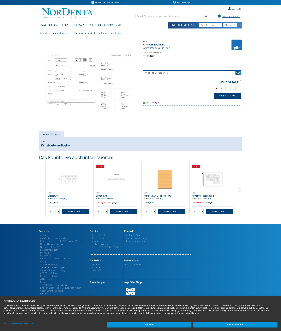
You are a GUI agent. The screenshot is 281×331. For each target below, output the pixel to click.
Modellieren (45, 282)
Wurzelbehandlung (49, 264)
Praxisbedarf (50, 24)
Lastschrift (96, 270)
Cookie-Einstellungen (101, 244)
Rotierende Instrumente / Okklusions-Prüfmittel (62, 241)
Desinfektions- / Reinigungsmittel (55, 244)
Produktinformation (51, 135)
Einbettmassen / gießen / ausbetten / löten (60, 288)
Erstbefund (53, 196)
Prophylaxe (45, 253)
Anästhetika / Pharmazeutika (53, 238)
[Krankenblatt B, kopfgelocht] (165, 179)
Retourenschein (98, 238)
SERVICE (96, 24)
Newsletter (96, 241)
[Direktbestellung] (240, 25)
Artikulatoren (46, 279)
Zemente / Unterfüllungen (52, 267)
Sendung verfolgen (133, 264)
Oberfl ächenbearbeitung (51, 291)
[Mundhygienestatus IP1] (213, 179)
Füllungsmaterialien (49, 250)
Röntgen (44, 261)
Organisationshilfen (61, 33)
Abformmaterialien (48, 235)
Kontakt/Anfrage (133, 235)
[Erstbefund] (69, 179)
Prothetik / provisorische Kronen (55, 258)
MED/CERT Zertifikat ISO (130, 291)
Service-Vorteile (98, 235)
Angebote (114, 24)
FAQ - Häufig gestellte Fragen (104, 247)
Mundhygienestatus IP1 (203, 196)
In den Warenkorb (227, 95)
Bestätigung (101, 196)
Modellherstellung (48, 276)
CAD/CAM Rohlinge (49, 273)
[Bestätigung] (117, 179)
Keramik (44, 294)
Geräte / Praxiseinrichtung (52, 270)
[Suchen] (206, 16)
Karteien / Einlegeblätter (86, 33)
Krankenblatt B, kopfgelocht (157, 196)
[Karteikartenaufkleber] (89, 83)
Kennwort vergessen (135, 241)
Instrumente (45, 256)
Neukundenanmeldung (136, 238)
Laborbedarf (75, 24)
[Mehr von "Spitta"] (236, 44)
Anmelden (237, 9)
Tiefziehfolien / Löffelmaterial (53, 285)
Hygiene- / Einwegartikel (52, 247)
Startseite (43, 33)
